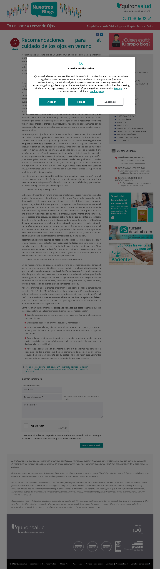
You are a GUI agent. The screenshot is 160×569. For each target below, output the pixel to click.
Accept (52, 102)
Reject (81, 102)
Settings (110, 102)
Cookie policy (97, 91)
